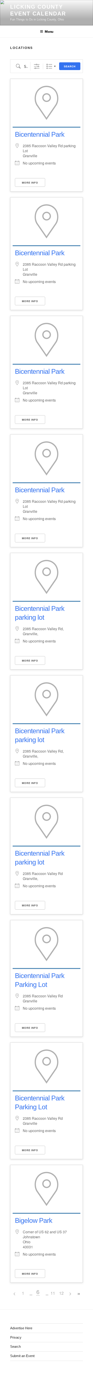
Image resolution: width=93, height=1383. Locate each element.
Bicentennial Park (39, 134)
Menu (49, 31)
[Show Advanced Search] (37, 66)
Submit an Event (22, 1356)
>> (78, 1294)
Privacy (15, 1337)
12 (61, 1293)
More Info (30, 182)
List (49, 66)
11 (53, 1293)
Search (70, 66)
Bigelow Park (33, 1220)
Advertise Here (21, 1328)
